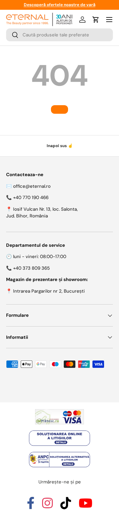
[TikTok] (65, 506)
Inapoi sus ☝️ (60, 145)
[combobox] (59, 34)
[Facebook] (30, 506)
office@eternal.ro (32, 186)
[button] (96, 19)
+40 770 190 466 (31, 197)
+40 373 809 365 (31, 268)
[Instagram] (47, 506)
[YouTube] (85, 506)
